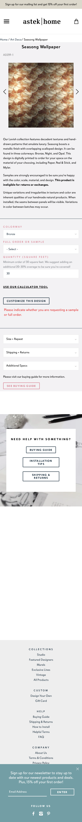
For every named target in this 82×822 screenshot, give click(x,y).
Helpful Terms (41, 732)
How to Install (41, 727)
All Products (41, 680)
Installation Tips (41, 462)
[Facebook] (33, 813)
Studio (41, 654)
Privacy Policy (41, 763)
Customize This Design (26, 301)
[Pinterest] (48, 813)
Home (4, 39)
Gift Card (41, 701)
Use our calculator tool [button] (25, 287)
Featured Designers (41, 660)
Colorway (12, 226)
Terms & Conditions (41, 758)
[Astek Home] (42, 21)
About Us (41, 753)
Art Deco (16, 39)
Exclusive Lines (41, 670)
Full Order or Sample (24, 241)
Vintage (41, 675)
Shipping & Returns (41, 476)
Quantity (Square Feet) (26, 257)
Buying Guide (41, 450)
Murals (41, 665)
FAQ (41, 737)
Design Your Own (41, 696)
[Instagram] (41, 813)
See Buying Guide (21, 386)
